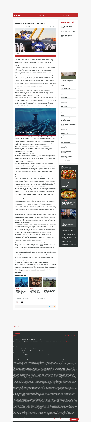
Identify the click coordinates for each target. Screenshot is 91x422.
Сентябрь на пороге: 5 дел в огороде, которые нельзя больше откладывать (68, 230)
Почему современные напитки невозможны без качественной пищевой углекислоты (68, 87)
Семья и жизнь (65, 181)
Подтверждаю (74, 419)
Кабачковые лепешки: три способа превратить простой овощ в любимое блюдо (68, 204)
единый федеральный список (56, 361)
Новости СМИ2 (16, 326)
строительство (41, 298)
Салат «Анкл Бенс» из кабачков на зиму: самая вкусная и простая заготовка (68, 184)
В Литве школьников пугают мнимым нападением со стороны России (68, 114)
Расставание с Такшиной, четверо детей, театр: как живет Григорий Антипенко (68, 119)
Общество (64, 220)
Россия (45, 288)
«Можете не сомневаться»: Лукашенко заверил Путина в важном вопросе (68, 82)
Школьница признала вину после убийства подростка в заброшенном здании (67, 35)
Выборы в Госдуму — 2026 (42, 15)
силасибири (33, 298)
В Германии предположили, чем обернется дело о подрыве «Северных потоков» (21, 293)
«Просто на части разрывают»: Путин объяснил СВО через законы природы (68, 137)
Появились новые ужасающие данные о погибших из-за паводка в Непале (68, 124)
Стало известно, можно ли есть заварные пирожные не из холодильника (68, 101)
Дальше (68, 160)
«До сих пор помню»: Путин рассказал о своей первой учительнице (67, 151)
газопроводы (18, 298)
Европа (17, 288)
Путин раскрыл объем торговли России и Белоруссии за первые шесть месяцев (68, 96)
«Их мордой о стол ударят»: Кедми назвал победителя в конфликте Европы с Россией (68, 223)
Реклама (15, 336)
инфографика (26, 298)
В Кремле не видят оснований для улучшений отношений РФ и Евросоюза (68, 26)
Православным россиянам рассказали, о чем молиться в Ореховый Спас (67, 146)
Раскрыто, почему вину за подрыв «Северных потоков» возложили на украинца (35, 293)
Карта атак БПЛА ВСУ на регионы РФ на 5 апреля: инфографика (49, 292)
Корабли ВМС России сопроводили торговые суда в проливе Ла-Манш (67, 156)
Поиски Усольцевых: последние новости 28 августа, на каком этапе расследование (69, 243)
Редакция (15, 335)
